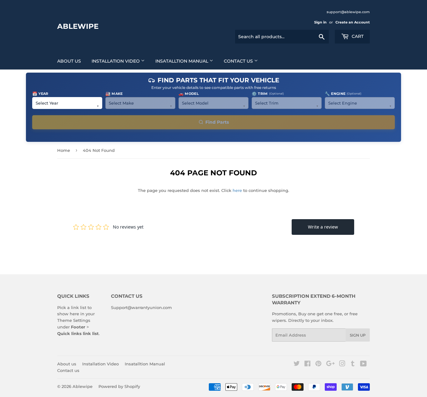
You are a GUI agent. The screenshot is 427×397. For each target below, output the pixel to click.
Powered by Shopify (119, 386)
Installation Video (116, 61)
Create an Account (352, 22)
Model (188, 93)
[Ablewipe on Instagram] (342, 364)
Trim (268, 93)
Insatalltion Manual (182, 61)
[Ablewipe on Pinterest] (318, 364)
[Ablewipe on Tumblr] (353, 364)
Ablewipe (77, 26)
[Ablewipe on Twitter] (297, 364)
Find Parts (217, 122)
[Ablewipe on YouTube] (363, 364)
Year (40, 93)
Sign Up (358, 335)
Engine (343, 93)
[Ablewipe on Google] (330, 364)
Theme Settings (73, 320)
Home (63, 150)
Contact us (239, 61)
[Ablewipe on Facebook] (307, 364)
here (237, 190)
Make (114, 93)
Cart (357, 36)
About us (69, 61)
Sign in (320, 22)
